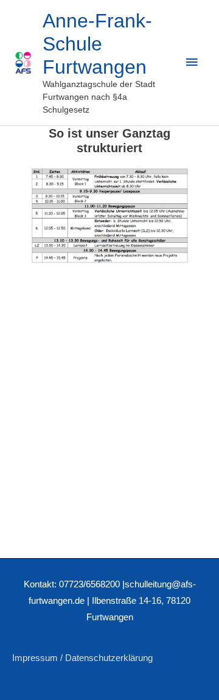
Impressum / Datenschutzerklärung (82, 658)
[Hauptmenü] (191, 63)
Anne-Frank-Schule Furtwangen (97, 44)
